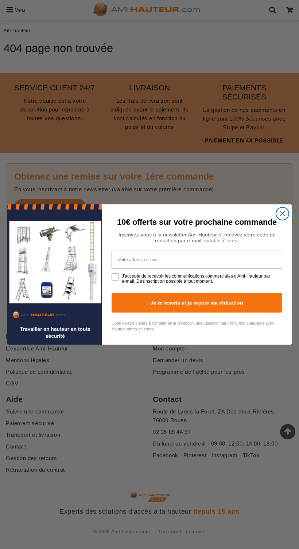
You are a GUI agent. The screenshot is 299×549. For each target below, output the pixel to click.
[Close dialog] (282, 213)
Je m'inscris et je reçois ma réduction (197, 303)
